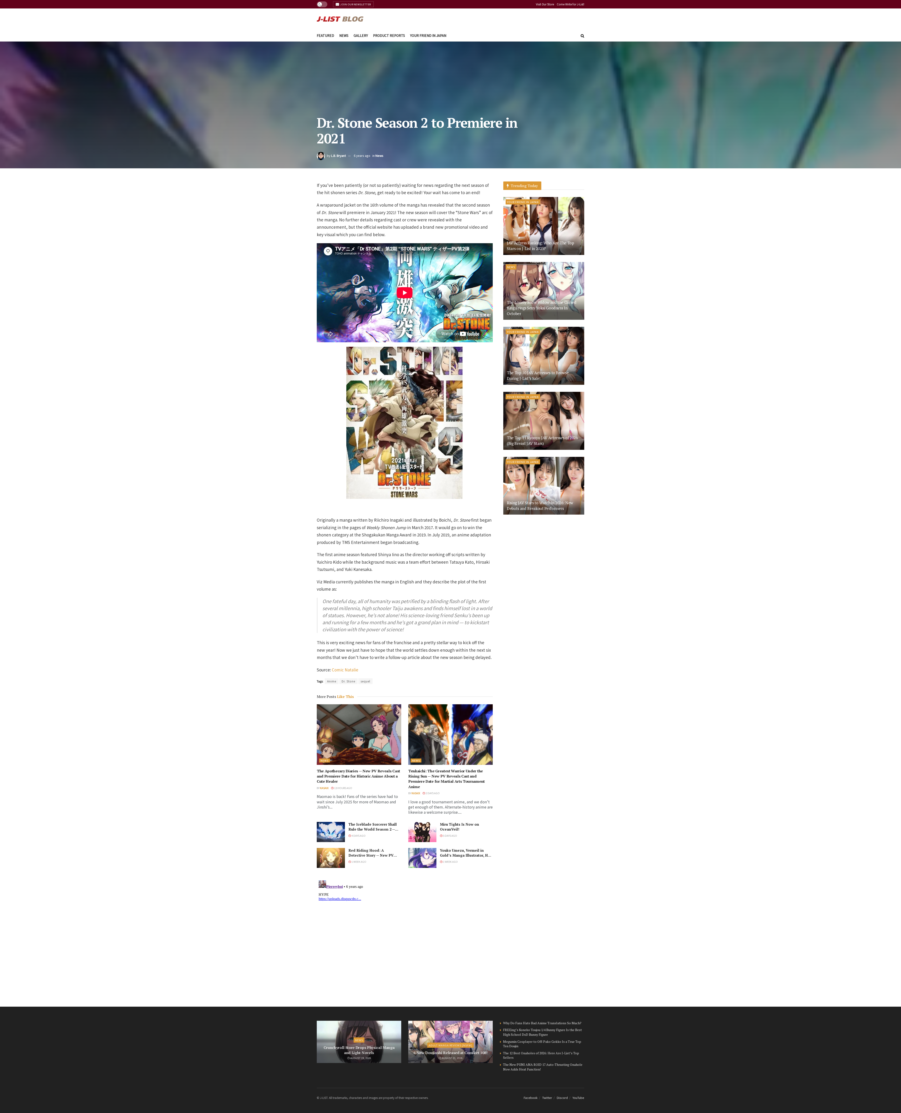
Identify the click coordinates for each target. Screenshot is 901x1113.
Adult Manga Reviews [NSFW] (450, 1045)
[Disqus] (405, 937)
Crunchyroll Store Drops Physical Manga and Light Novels (359, 1050)
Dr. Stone (348, 681)
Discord (562, 1097)
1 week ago (358, 861)
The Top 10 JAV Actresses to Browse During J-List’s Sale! (538, 375)
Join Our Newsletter (355, 4)
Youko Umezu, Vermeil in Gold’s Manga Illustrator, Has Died (466, 855)
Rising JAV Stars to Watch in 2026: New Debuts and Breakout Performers (540, 505)
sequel (365, 681)
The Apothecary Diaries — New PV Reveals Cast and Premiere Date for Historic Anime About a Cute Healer (358, 776)
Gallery (361, 35)
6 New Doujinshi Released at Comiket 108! (450, 1052)
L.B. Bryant (338, 155)
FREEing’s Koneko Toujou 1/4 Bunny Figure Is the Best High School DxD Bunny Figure (542, 1032)
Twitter (547, 1097)
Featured (325, 35)
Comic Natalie (345, 670)
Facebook (531, 1097)
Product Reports (389, 35)
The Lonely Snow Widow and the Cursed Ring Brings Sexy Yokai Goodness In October (541, 308)
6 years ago (362, 155)
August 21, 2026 (451, 1058)
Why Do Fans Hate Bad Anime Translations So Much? (542, 1023)
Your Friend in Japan (428, 35)
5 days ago (450, 835)
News (343, 35)
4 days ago (358, 835)
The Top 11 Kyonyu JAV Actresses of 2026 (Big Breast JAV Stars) (542, 440)
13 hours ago (343, 788)
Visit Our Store (545, 4)
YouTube (578, 1097)
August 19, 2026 (360, 1058)
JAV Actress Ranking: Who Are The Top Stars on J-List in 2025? (540, 245)
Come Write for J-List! (570, 4)
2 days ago (432, 793)
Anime (331, 681)
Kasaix (324, 788)
